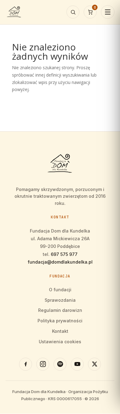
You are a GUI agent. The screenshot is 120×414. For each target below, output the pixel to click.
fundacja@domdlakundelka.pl (60, 262)
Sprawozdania (60, 300)
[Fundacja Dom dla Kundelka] (60, 163)
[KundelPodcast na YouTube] (77, 364)
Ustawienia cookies (60, 341)
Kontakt (60, 331)
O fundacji (60, 289)
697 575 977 (64, 254)
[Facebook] (25, 364)
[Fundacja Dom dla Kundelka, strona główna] (14, 12)
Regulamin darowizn (60, 310)
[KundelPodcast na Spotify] (60, 364)
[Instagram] (42, 364)
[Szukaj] (72, 12)
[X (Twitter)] (94, 364)
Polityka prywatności (60, 320)
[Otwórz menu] (107, 12)
